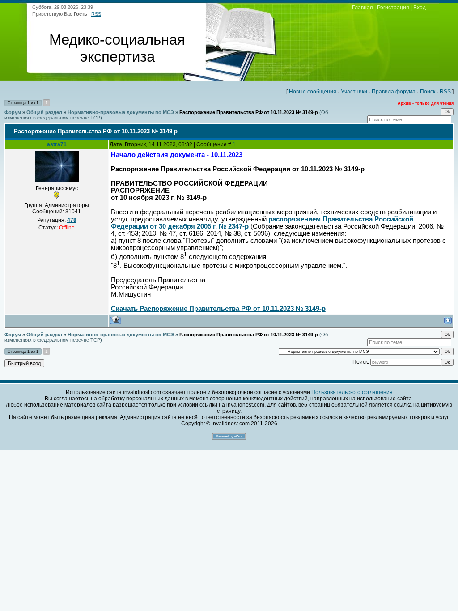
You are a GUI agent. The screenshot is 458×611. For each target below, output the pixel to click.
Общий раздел (44, 112)
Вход (419, 7)
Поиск (427, 92)
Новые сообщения (312, 92)
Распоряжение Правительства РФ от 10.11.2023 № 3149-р (248, 112)
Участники (354, 92)
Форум (12, 112)
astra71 (57, 144)
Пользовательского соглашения (352, 392)
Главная (362, 7)
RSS (96, 14)
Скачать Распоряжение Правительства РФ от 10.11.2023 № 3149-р (218, 308)
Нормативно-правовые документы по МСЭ (121, 112)
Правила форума (394, 92)
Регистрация (393, 7)
